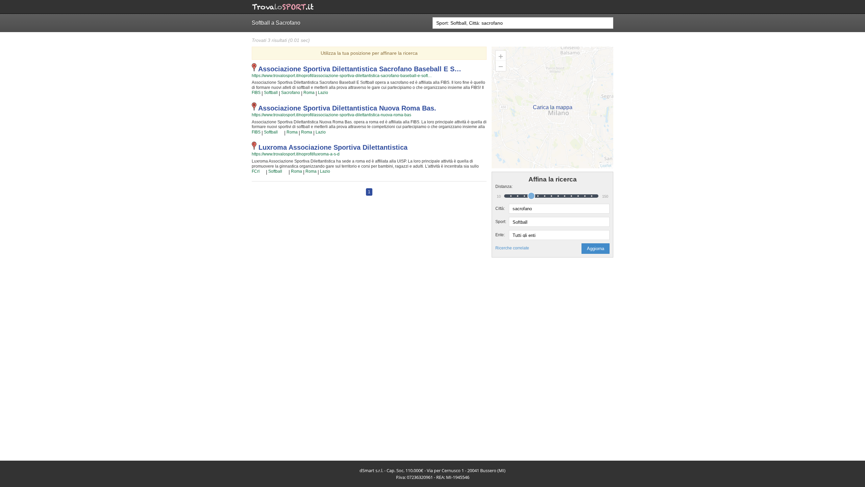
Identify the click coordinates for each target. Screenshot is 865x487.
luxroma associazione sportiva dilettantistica (332, 147)
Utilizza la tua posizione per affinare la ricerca (369, 53)
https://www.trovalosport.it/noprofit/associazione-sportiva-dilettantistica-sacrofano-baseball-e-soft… (342, 75)
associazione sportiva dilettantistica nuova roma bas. (347, 108)
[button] (596, 248)
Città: (500, 208)
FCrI (256, 171)
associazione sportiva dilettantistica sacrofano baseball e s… (359, 69)
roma (309, 92)
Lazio (323, 92)
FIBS (256, 92)
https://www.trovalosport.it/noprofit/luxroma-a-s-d (296, 154)
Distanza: (502, 186)
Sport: (500, 221)
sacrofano (290, 92)
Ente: (500, 235)
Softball (271, 92)
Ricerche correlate (512, 248)
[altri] (281, 132)
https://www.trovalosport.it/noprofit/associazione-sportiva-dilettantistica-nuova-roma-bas (331, 115)
